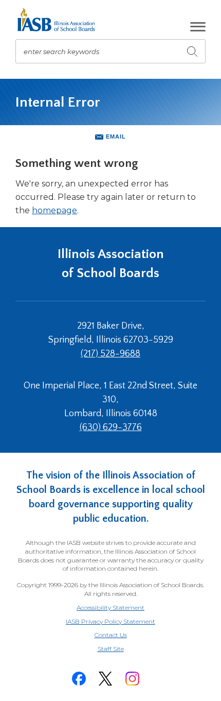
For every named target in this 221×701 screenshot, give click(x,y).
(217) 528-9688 (110, 354)
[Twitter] (105, 679)
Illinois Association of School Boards (111, 263)
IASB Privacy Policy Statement (110, 621)
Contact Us (111, 635)
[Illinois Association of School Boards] (59, 19)
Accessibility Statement (110, 607)
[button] (198, 26)
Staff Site (123, 649)
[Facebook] (78, 679)
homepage (54, 210)
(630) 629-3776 (111, 427)
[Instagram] (132, 679)
